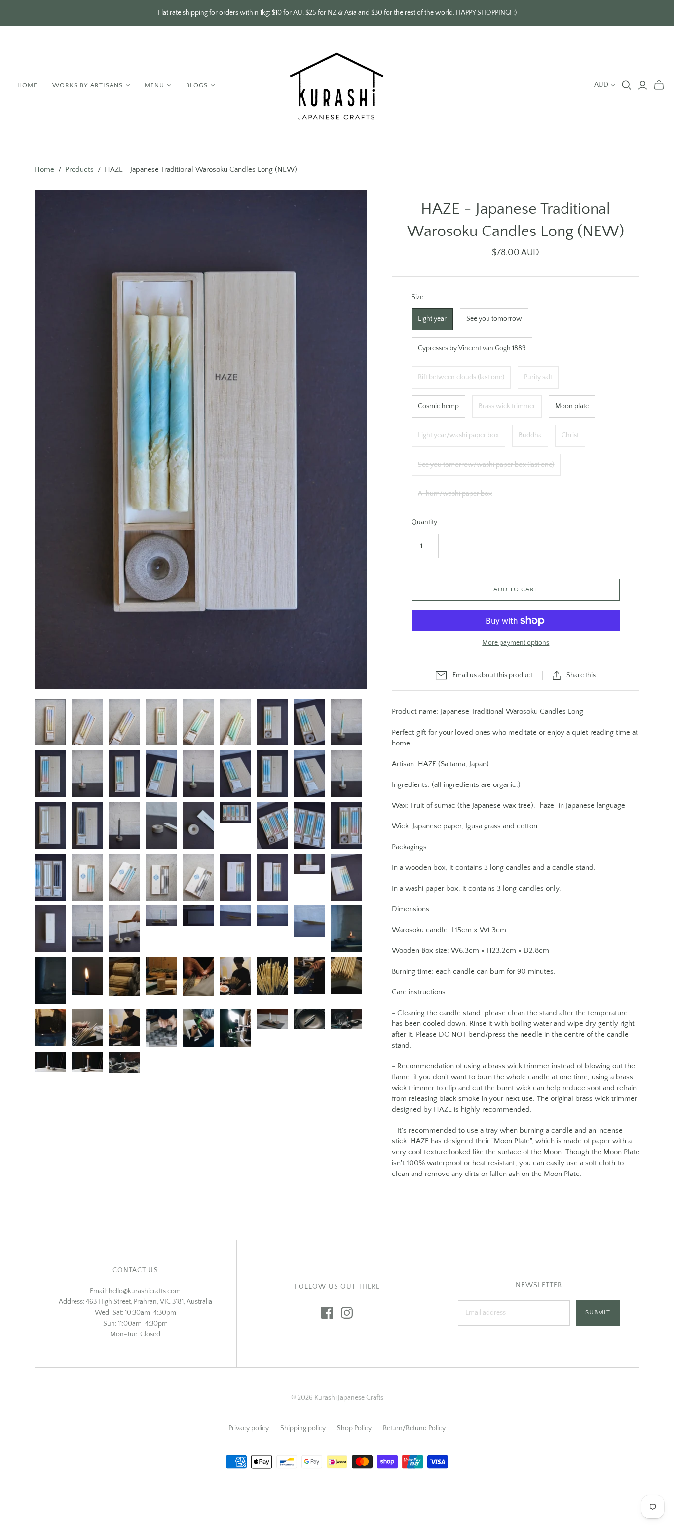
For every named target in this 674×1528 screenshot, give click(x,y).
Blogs (197, 85)
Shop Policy (354, 1428)
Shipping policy (303, 1428)
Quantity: (425, 522)
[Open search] (627, 85)
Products (79, 169)
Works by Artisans (87, 85)
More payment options (515, 643)
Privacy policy (248, 1428)
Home (27, 85)
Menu (154, 85)
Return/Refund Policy (414, 1428)
